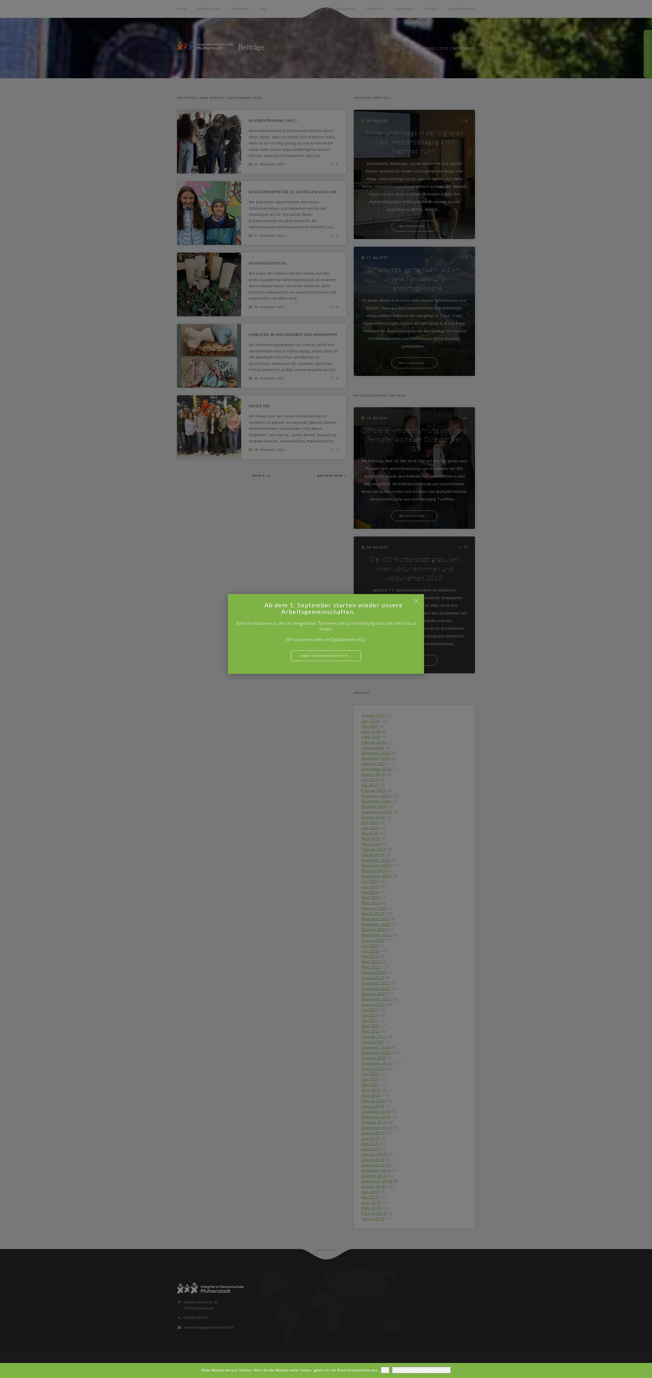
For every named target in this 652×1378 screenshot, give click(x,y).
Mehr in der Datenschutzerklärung (421, 1370)
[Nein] (645, 1370)
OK (385, 1370)
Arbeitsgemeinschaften (323, 655)
